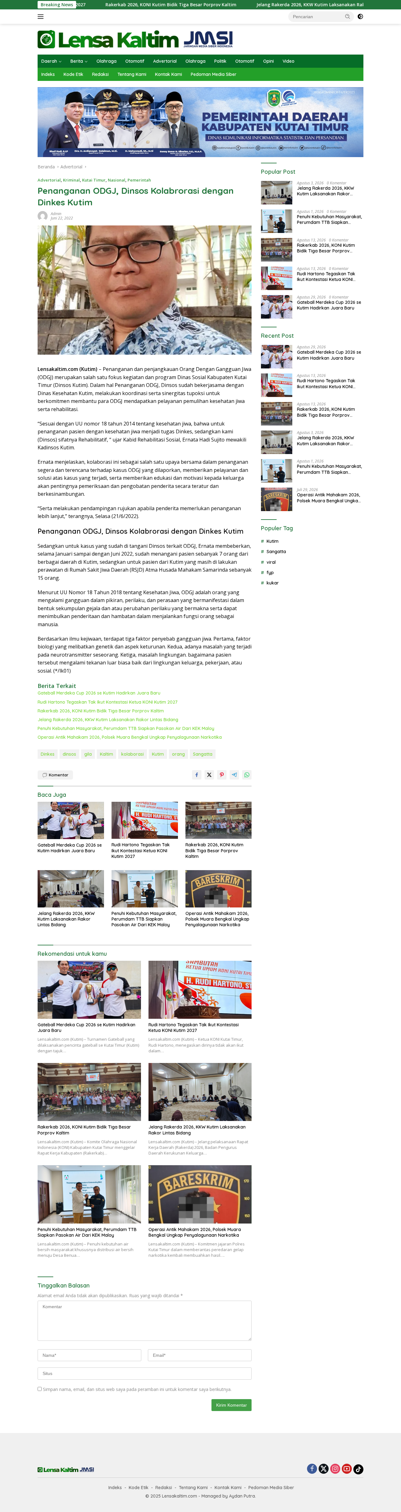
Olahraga (106, 61)
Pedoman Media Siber (214, 74)
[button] (347, 16)
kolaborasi (132, 754)
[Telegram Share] (234, 775)
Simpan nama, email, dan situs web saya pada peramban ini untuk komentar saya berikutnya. (137, 1389)
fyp (270, 572)
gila (88, 754)
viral (271, 562)
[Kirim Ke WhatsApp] (247, 775)
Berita (76, 61)
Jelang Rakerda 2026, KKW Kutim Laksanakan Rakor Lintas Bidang (272, 5)
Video (288, 61)
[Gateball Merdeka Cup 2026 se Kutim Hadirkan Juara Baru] (71, 820)
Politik (220, 61)
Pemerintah (139, 180)
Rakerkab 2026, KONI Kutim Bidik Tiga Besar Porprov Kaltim (114, 5)
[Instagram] (335, 1469)
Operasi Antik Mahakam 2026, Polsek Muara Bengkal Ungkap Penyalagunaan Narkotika (130, 737)
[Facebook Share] (196, 775)
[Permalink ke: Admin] (43, 216)
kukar (273, 583)
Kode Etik (73, 74)
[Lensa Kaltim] (135, 39)
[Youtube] (347, 1469)
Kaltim (106, 754)
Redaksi (100, 74)
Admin (56, 213)
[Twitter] (324, 1469)
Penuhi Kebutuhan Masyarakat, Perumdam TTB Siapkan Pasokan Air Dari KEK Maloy (126, 728)
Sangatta (202, 754)
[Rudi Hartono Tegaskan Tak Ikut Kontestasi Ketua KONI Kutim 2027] (145, 820)
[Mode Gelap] (360, 16)
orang (178, 754)
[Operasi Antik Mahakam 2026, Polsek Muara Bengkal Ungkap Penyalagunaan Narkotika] (218, 888)
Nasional (116, 180)
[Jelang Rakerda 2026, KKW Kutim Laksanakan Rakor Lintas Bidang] (71, 888)
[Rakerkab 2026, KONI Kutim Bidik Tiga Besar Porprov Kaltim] (218, 820)
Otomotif (134, 61)
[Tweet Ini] (209, 775)
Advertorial (165, 61)
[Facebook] (312, 1469)
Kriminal (71, 180)
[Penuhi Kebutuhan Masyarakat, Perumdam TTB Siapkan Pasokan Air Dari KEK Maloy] (145, 888)
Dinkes (48, 754)
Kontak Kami (168, 74)
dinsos (69, 754)
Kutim (158, 754)
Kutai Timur (94, 180)
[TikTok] (358, 1469)
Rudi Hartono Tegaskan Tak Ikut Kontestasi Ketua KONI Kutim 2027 (108, 702)
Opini (268, 61)
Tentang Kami (131, 74)
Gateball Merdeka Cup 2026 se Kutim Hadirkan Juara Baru (99, 693)
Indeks (48, 74)
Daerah (49, 61)
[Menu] (42, 16)
